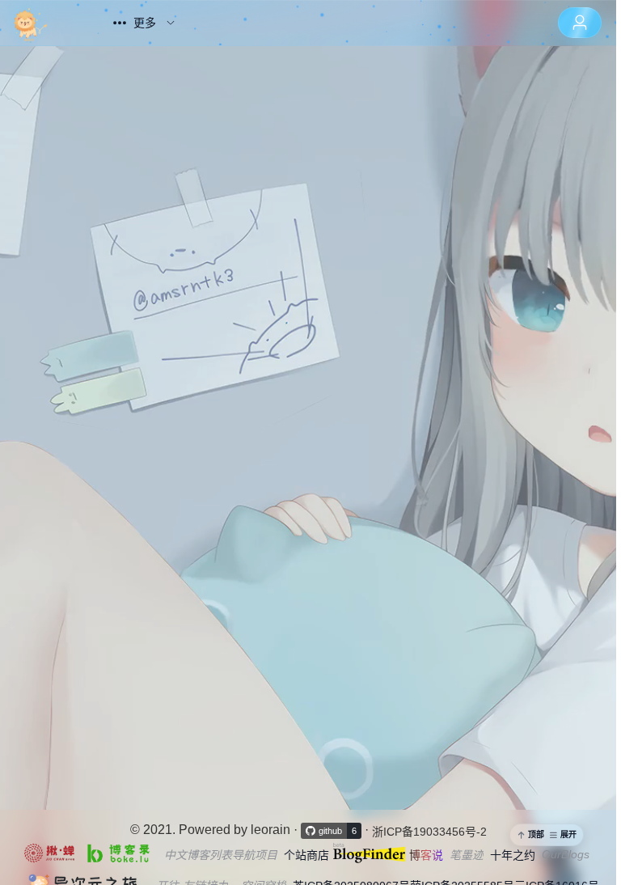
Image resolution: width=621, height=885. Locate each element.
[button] (546, 835)
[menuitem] (46, 22)
